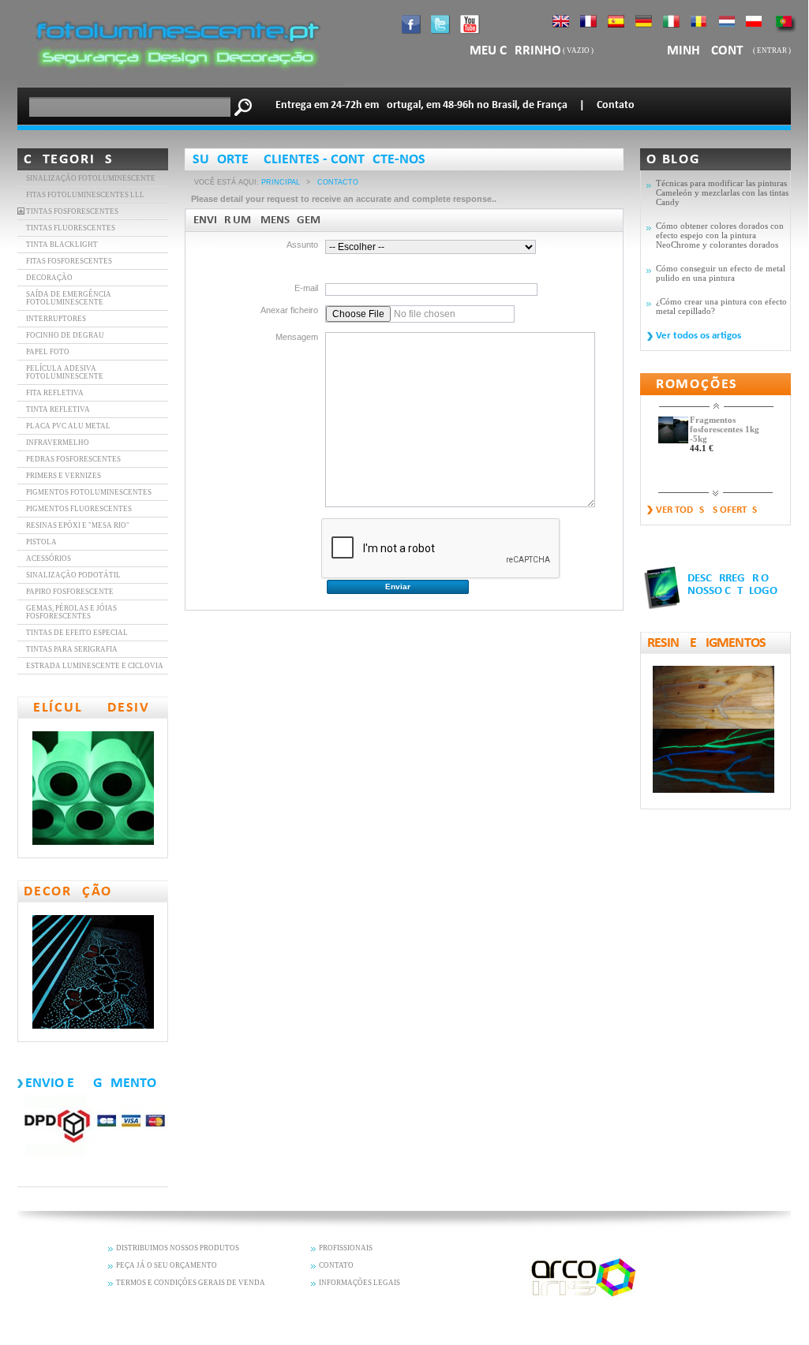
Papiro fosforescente (70, 592)
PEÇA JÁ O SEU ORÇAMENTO (166, 1265)
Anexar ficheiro (289, 310)
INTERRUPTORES (56, 319)
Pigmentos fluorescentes (79, 509)
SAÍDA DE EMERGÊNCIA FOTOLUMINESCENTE (68, 298)
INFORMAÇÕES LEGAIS (359, 1283)
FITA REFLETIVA (55, 393)
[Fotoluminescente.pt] (180, 83)
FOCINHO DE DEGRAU (65, 335)
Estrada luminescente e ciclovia (94, 666)
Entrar (772, 50)
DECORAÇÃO (49, 278)
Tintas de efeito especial (77, 633)
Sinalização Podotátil (73, 575)
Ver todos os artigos (698, 336)
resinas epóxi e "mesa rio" (77, 525)
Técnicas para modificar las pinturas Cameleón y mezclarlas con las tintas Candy (722, 192)
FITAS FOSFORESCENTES (69, 261)
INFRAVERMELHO (57, 442)
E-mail (306, 288)
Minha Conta (710, 51)
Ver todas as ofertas (706, 510)
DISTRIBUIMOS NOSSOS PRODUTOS (177, 1248)
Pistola (41, 542)
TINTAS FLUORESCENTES (70, 228)
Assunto (302, 244)
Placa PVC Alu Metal (68, 426)
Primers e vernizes (63, 476)
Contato (616, 105)
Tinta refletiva (58, 409)
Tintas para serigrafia (72, 649)
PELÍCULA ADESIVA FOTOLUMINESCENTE (64, 372)
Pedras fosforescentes (73, 459)
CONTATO (336, 1265)
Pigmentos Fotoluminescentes (89, 492)
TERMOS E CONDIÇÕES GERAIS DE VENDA (190, 1283)
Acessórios (48, 558)
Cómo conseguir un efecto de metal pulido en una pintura (720, 272)
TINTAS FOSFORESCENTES (72, 211)
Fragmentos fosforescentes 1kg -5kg (724, 429)
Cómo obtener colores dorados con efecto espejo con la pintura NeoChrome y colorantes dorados (720, 235)
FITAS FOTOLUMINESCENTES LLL (85, 195)
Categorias (69, 159)
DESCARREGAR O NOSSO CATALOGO (732, 585)
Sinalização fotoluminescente (90, 178)
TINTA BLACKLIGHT (62, 244)
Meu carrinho (515, 51)
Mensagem (296, 337)
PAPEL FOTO (47, 352)
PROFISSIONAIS (346, 1248)
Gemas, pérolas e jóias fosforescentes (71, 612)
